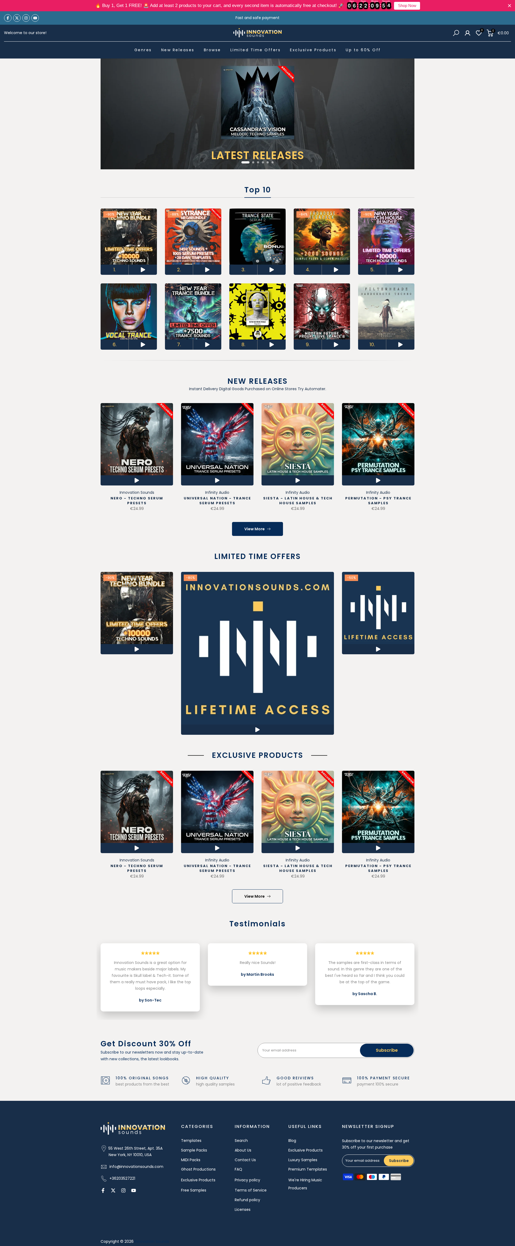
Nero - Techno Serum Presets (137, 501)
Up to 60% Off (363, 50)
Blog (292, 1140)
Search (241, 1140)
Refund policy (247, 1200)
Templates (191, 1140)
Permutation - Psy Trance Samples (378, 501)
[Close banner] (509, 6)
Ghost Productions (198, 1169)
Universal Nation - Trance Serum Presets (217, 501)
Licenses (243, 1209)
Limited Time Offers (255, 50)
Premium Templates (307, 1169)
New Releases (177, 50)
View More (254, 529)
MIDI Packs (190, 1160)
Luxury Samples (302, 1160)
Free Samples (193, 1190)
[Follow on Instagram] (26, 18)
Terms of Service (251, 1190)
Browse (212, 50)
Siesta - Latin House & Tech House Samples (298, 501)
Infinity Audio (217, 492)
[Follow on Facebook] (8, 18)
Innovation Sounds (137, 492)
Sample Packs (194, 1150)
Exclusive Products (313, 50)
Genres (143, 50)
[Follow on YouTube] (35, 18)
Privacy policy (247, 1180)
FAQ (238, 1169)
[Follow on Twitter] (17, 18)
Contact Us (245, 1160)
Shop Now (407, 5)
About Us (243, 1150)
